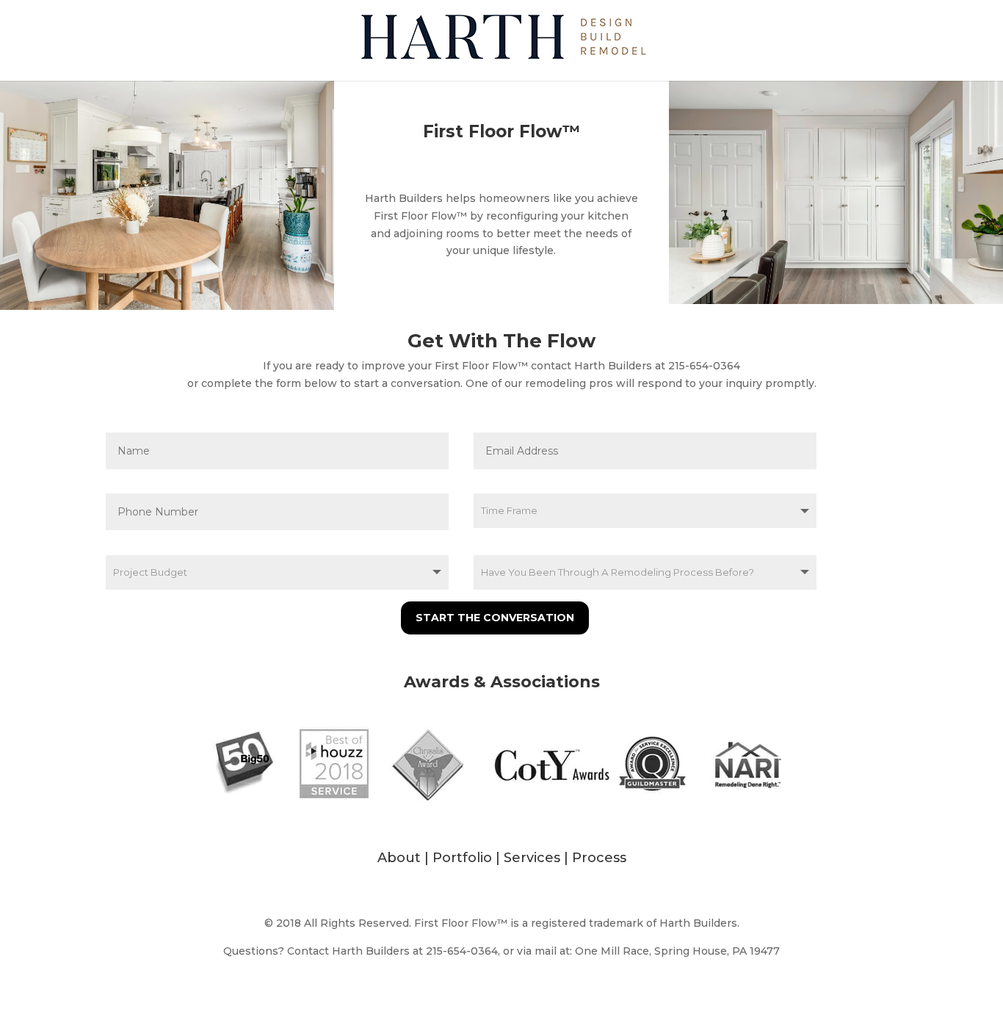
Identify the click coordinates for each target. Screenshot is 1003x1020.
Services (532, 858)
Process (599, 858)
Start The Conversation (495, 617)
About (399, 858)
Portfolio (462, 858)
